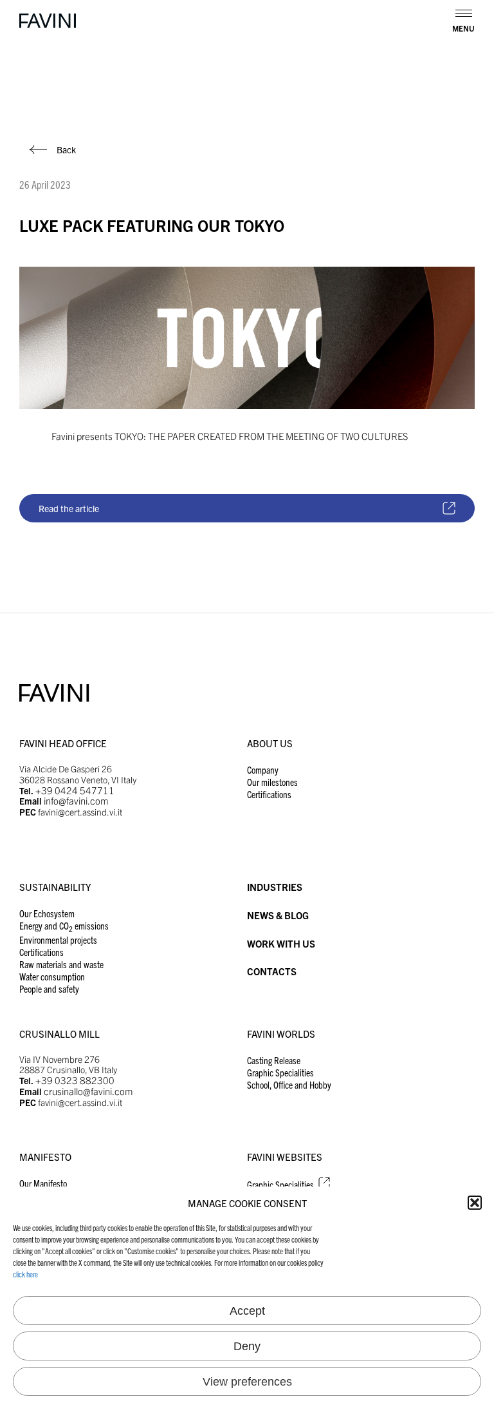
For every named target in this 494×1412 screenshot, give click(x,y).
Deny (247, 1346)
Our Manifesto (43, 1183)
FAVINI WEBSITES (284, 1156)
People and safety (49, 988)
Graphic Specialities (280, 1072)
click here (25, 1274)
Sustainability (55, 887)
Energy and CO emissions (64, 925)
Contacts (272, 971)
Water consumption (52, 976)
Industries (274, 887)
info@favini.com (76, 800)
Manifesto (45, 1156)
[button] (474, 1202)
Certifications (269, 794)
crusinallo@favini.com (88, 1091)
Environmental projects (58, 939)
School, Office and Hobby (289, 1084)
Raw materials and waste (61, 964)
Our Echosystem (47, 913)
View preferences (247, 1381)
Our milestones (272, 782)
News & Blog (278, 915)
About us (270, 743)
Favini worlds (281, 1033)
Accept (247, 1310)
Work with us (281, 943)
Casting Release (273, 1060)
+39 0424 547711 (74, 790)
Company (263, 769)
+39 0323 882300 (74, 1080)
